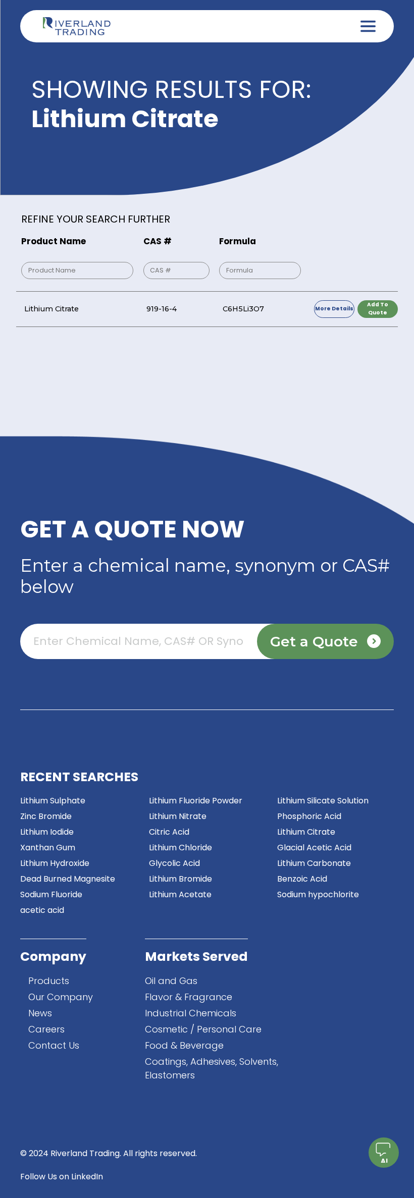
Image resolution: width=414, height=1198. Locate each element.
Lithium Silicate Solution (323, 800)
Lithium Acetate (180, 894)
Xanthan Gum (47, 847)
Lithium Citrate (306, 832)
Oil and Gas (171, 980)
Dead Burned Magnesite (67, 879)
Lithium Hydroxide (54, 863)
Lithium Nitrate (177, 816)
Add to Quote (377, 308)
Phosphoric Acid (309, 816)
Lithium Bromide (180, 879)
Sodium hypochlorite (318, 894)
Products (48, 980)
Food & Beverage (184, 1045)
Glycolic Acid (174, 863)
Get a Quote (314, 641)
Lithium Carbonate (314, 863)
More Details (334, 308)
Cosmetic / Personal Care (203, 1029)
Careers (46, 1029)
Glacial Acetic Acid (314, 847)
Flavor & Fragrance (188, 997)
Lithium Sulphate (52, 800)
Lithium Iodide (47, 832)
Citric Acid (169, 832)
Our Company (60, 997)
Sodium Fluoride (51, 894)
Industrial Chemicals (190, 1013)
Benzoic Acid (302, 879)
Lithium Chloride (180, 847)
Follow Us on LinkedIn (61, 1176)
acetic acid (42, 910)
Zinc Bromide (46, 816)
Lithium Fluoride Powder (195, 800)
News (40, 1013)
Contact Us (53, 1045)
